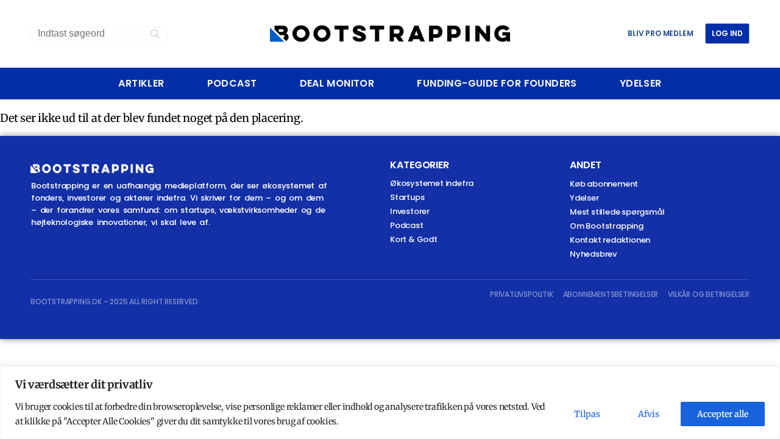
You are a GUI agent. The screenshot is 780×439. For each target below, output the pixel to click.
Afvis (648, 414)
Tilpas (587, 414)
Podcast (232, 83)
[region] (390, 402)
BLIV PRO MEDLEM (660, 33)
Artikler (141, 83)
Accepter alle (722, 414)
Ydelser (641, 83)
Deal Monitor (337, 83)
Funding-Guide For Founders (496, 83)
